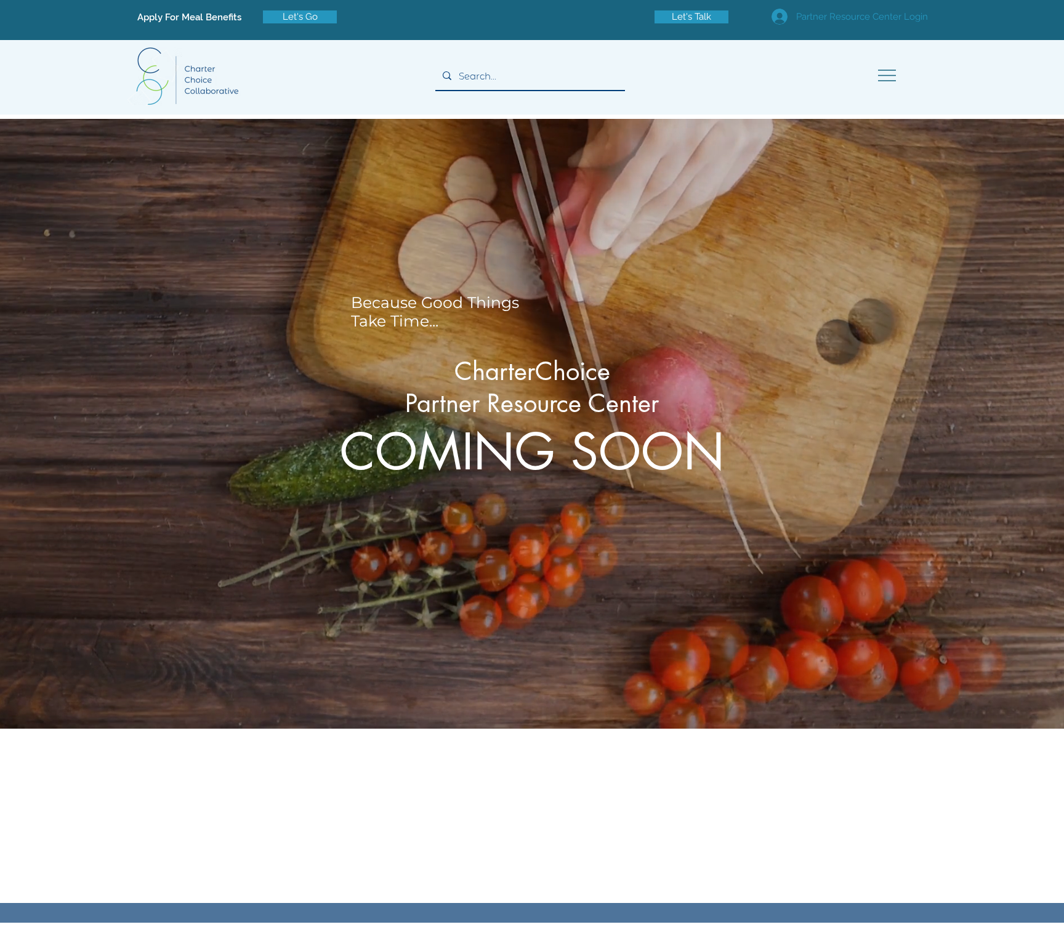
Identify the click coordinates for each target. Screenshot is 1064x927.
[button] (887, 75)
